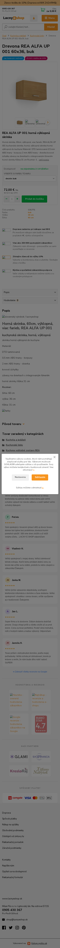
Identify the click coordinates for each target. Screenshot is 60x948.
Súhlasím (40, 477)
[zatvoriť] (54, 457)
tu (33, 470)
